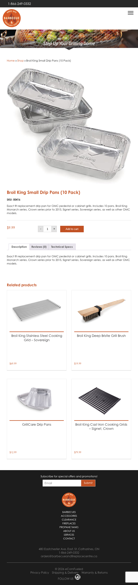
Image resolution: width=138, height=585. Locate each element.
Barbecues (69, 512)
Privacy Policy (39, 572)
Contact (69, 538)
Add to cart (72, 228)
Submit (88, 482)
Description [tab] (19, 246)
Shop (20, 60)
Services (69, 534)
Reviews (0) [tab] (39, 246)
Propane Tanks (69, 527)
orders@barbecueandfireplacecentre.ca (69, 556)
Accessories (69, 515)
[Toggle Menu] (131, 12)
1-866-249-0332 (19, 4)
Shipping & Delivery (65, 572)
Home (11, 60)
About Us (69, 531)
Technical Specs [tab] (62, 246)
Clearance (69, 519)
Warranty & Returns (94, 572)
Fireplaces (69, 523)
